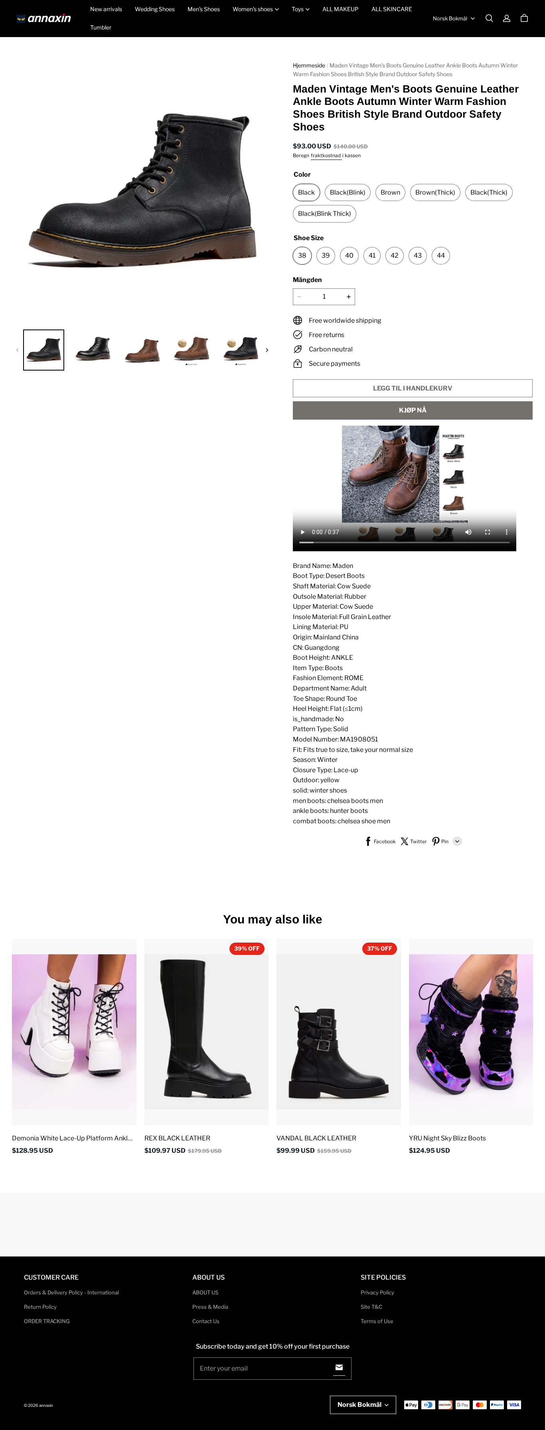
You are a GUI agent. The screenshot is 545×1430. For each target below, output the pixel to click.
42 (395, 255)
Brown (390, 192)
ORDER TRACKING (47, 1321)
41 (372, 255)
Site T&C (371, 1307)
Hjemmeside (309, 65)
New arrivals (106, 9)
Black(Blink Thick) (324, 213)
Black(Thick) (488, 192)
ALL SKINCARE (391, 9)
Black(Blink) (347, 192)
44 (441, 255)
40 (349, 255)
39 (326, 255)
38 (302, 255)
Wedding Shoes (155, 9)
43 (418, 255)
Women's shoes (253, 9)
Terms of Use (377, 1321)
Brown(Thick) (435, 192)
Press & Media (210, 1307)
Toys (298, 9)
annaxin (46, 1405)
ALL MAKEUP (340, 9)
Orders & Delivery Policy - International (71, 1292)
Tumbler (100, 27)
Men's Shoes (204, 9)
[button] (489, 18)
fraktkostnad (326, 155)
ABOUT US (205, 1292)
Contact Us (205, 1321)
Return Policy (40, 1307)
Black (306, 192)
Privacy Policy (377, 1292)
